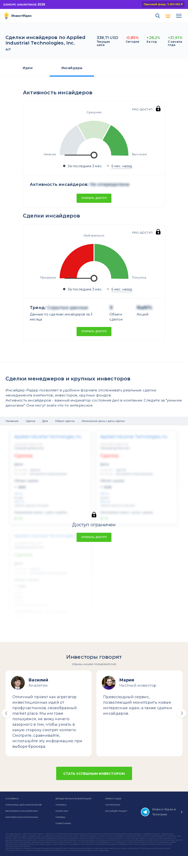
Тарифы (60, 817)
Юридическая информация (73, 798)
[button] (6, 713)
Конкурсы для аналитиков (24, 804)
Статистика (112, 804)
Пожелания (63, 823)
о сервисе (12, 798)
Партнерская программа (22, 817)
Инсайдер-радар (116, 811)
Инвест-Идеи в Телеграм (164, 812)
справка (60, 804)
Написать (61, 811)
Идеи (28, 68)
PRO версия (168, 15)
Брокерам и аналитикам (22, 811)
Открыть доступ (94, 198)
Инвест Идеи (113, 798)
